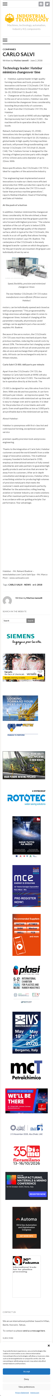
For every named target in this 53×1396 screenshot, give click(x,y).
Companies (9, 49)
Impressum (34, 1393)
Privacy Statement (22, 1393)
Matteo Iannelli (21, 60)
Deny (26, 1379)
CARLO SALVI (19, 54)
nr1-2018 (37, 584)
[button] (48, 1345)
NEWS (27, 584)
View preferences (27, 1387)
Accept (26, 1371)
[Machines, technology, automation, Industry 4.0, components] (26, 18)
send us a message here (34, 1330)
